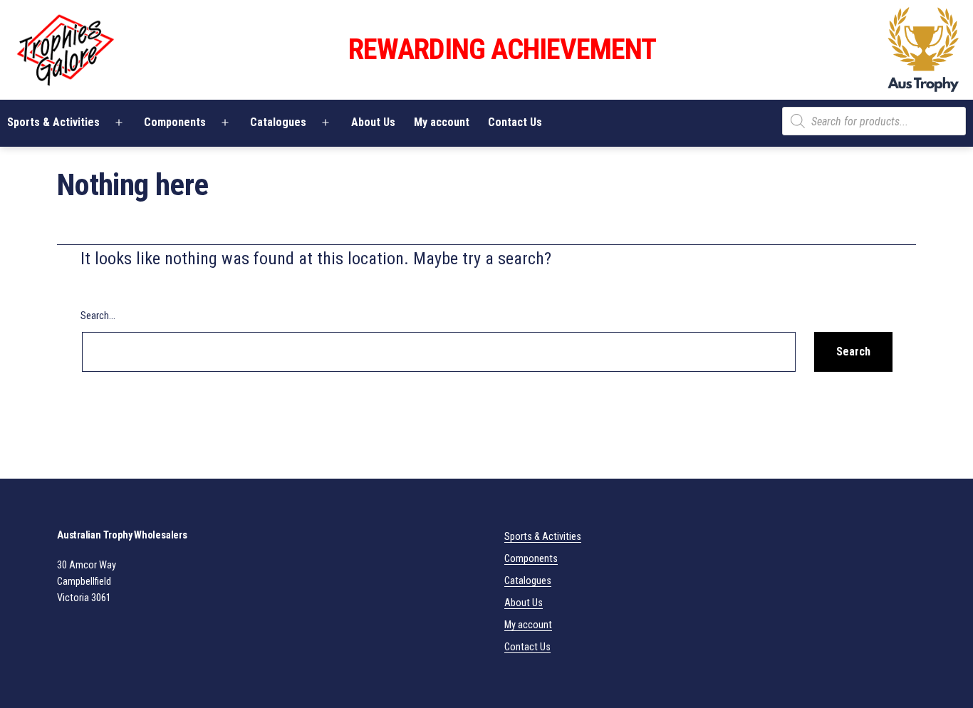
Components (175, 122)
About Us (373, 122)
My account (441, 122)
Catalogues (278, 122)
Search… (97, 316)
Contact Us (515, 122)
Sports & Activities (542, 537)
